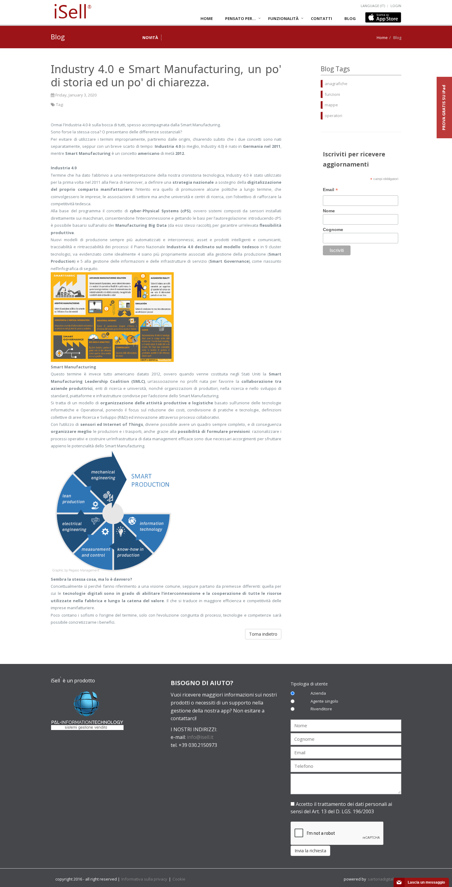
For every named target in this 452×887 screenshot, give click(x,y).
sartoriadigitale (382, 879)
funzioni (332, 94)
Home (206, 18)
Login (396, 5)
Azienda (318, 693)
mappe (331, 105)
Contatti (321, 18)
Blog (350, 18)
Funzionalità (283, 18)
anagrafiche (336, 83)
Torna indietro (263, 634)
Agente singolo (324, 701)
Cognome (333, 229)
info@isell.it (200, 737)
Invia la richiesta (310, 851)
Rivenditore (321, 709)
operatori (333, 115)
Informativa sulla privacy (144, 879)
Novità (150, 37)
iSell (72, 12)
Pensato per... (240, 18)
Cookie (178, 879)
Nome (329, 210)
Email (330, 190)
